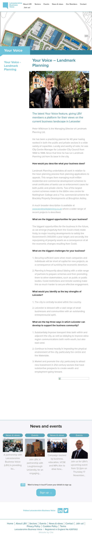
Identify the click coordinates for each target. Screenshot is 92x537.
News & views (57, 4)
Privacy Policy (33, 526)
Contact (83, 4)
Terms (63, 526)
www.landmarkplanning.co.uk (47, 208)
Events (46, 4)
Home (10, 523)
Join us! (27, 7)
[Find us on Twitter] (65, 510)
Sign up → (46, 492)
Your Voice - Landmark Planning (12, 65)
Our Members (71, 4)
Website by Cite (46, 532)
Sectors (38, 4)
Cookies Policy (50, 526)
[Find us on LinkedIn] (60, 510)
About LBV (27, 4)
